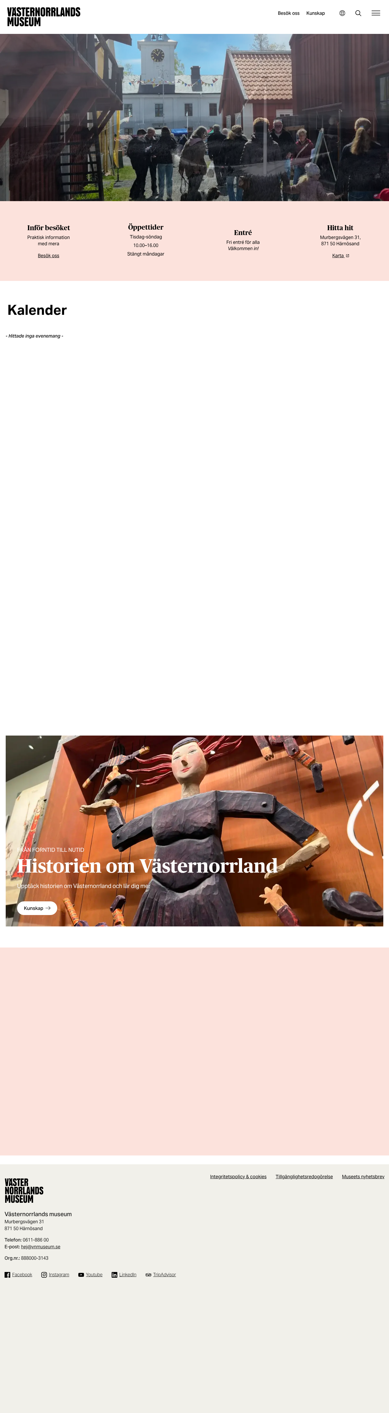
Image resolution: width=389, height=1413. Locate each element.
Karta (338, 255)
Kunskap (315, 13)
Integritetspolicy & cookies (238, 1177)
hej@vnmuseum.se (40, 1247)
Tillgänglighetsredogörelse (304, 1177)
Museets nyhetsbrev (363, 1177)
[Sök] (358, 14)
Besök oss (289, 13)
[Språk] (342, 13)
